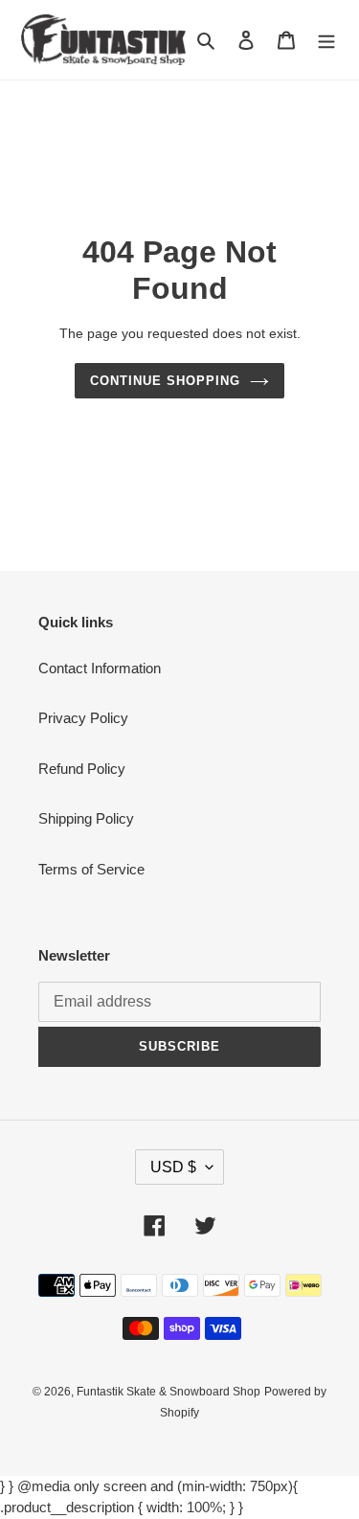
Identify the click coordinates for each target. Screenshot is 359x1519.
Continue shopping (165, 381)
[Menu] (326, 39)
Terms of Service (91, 869)
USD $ (173, 1167)
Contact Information (99, 668)
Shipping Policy (86, 818)
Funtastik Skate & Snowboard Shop (168, 1391)
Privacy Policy (83, 718)
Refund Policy (81, 768)
